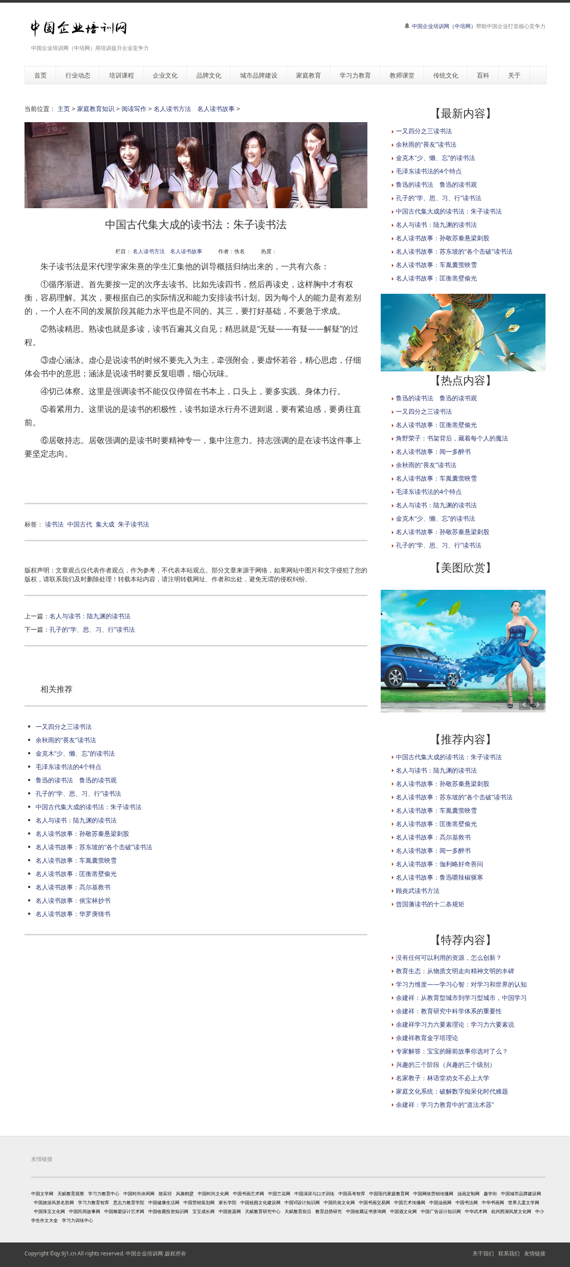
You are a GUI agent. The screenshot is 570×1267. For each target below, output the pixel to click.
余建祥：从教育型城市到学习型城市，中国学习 (461, 997)
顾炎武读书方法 (418, 890)
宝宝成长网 (203, 1211)
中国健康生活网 (163, 1202)
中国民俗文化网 (339, 1202)
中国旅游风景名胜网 (54, 1202)
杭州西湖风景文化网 (511, 1211)
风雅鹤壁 (185, 1193)
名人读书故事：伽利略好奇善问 (439, 864)
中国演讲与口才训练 (314, 1193)
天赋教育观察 (70, 1193)
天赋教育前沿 (298, 1211)
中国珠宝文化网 (49, 1211)
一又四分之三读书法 (64, 726)
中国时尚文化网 (213, 1193)
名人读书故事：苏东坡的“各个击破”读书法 (94, 847)
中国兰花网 (279, 1193)
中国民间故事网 (84, 1211)
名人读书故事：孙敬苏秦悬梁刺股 (82, 833)
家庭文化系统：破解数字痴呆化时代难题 (452, 1091)
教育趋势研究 (328, 1211)
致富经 (165, 1193)
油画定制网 (468, 1193)
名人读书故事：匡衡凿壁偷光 (76, 873)
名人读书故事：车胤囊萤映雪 (76, 860)
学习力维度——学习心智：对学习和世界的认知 (461, 984)
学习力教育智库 (93, 1202)
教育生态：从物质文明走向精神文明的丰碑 (455, 971)
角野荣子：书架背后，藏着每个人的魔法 (452, 438)
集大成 (105, 524)
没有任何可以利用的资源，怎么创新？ (449, 957)
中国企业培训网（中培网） (444, 26)
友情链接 (535, 1253)
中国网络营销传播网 (433, 1193)
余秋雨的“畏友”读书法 (66, 740)
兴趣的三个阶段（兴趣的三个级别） (446, 1064)
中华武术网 (476, 1211)
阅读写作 (134, 108)
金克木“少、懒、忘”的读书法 (75, 753)
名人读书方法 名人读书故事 (194, 108)
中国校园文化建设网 (260, 1202)
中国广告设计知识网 (441, 1211)
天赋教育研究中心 (263, 1211)
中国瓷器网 (230, 1211)
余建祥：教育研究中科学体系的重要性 (449, 1011)
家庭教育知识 (95, 108)
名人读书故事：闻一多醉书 (433, 451)
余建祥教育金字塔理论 (427, 1037)
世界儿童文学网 (523, 1202)
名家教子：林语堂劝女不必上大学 (442, 1078)
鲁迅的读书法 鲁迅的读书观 (76, 780)
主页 (63, 108)
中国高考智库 (351, 1193)
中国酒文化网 (403, 1211)
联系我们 (509, 1253)
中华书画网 (493, 1202)
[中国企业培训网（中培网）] (78, 28)
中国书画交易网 (374, 1202)
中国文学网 (42, 1193)
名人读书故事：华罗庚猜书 (73, 913)
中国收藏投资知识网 (168, 1211)
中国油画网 (440, 1202)
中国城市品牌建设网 (521, 1193)
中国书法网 (467, 1202)
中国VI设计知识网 (302, 1202)
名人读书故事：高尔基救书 (73, 887)
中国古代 (79, 524)
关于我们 (483, 1253)
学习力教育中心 (103, 1193)
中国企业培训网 (144, 1253)
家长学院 (227, 1202)
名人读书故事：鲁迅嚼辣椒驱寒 (439, 877)
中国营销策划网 (199, 1202)
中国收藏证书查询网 (366, 1211)
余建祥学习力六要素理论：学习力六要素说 (455, 1024)
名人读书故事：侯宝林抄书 (73, 900)
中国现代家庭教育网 (389, 1193)
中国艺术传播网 (409, 1202)
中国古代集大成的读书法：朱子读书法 (89, 806)
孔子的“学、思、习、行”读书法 (92, 629)
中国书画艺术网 (248, 1193)
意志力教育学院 (128, 1202)
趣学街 (490, 1193)
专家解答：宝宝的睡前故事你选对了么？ (452, 1051)
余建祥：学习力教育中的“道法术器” (445, 1104)
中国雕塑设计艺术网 (124, 1211)
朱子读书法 (133, 524)
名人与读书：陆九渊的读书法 (89, 616)
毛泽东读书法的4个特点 (69, 766)
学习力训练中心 (77, 1220)
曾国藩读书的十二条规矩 (430, 904)
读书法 (54, 524)
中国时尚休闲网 (139, 1193)
